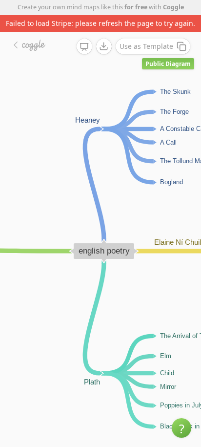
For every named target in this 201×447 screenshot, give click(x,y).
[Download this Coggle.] (104, 46)
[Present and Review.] (84, 47)
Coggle (173, 7)
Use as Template (146, 46)
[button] (181, 428)
